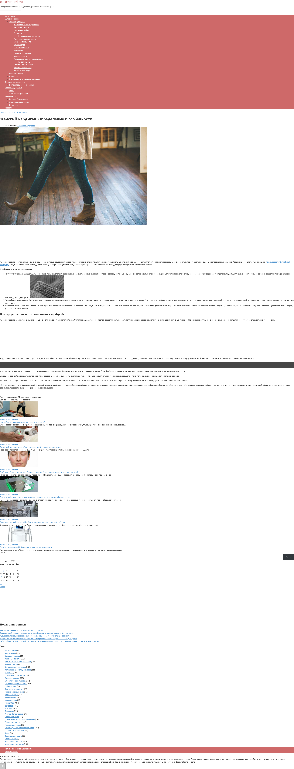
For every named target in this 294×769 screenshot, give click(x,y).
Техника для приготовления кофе (28, 59)
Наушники (13, 105)
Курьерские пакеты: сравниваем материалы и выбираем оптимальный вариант (34, 636)
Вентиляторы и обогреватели (21, 85)
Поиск (2, 553)
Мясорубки (18, 50)
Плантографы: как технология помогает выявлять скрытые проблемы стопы (34, 497)
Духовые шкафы (21, 30)
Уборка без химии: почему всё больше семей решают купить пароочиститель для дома (38, 639)
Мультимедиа (10, 96)
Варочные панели (21, 27)
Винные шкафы (16, 73)
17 (1, 577)
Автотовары (10, 16)
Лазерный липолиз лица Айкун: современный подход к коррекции (30, 447)
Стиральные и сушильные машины (24, 79)
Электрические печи (22, 68)
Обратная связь (11, 752)
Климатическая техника (15, 82)
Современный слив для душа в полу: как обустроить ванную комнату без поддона (36, 633)
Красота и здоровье (13, 88)
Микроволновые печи (23, 42)
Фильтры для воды (22, 70)
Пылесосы (13, 76)
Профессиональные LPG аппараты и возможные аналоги (26, 547)
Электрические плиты (23, 65)
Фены (11, 91)
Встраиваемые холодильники (26, 25)
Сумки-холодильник (22, 53)
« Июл (2, 587)
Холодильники (11, 739)
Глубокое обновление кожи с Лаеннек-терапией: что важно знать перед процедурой (39, 472)
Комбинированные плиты (25, 39)
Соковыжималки (21, 47)
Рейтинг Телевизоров (18, 99)
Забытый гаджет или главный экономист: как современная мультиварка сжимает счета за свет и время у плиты (49, 641)
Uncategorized (11, 650)
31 (1, 584)
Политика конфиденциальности (18, 749)
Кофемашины (24, 62)
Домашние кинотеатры (19, 102)
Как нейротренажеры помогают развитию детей (22, 422)
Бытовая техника (12, 19)
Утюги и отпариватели (18, 93)
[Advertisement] (69, 243)
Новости (8, 108)
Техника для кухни (17, 22)
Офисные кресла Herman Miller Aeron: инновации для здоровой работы (32, 522)
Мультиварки (19, 45)
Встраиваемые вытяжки (29, 36)
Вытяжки (18, 33)
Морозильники (20, 56)
